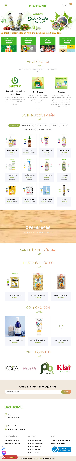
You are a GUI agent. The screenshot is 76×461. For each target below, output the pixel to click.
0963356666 (38, 227)
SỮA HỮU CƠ (53, 125)
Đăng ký (66, 392)
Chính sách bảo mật (34, 446)
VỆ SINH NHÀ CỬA (30, 129)
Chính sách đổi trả (34, 449)
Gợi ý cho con (38, 308)
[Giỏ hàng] (70, 5)
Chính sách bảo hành (35, 440)
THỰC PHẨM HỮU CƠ (27, 125)
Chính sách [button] (32, 436)
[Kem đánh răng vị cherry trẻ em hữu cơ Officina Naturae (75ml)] (61, 326)
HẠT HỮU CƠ (63, 125)
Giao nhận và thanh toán (13, 443)
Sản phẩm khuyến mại (38, 250)
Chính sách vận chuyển (35, 443)
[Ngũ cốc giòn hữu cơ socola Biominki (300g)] (61, 282)
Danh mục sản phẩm (38, 115)
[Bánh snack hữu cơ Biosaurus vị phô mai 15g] (15, 282)
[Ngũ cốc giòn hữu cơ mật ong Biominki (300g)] (38, 282)
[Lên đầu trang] (71, 456)
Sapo (54, 459)
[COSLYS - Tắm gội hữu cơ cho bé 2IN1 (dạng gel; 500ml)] (15, 326)
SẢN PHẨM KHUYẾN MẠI (44, 129)
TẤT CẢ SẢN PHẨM (14, 125)
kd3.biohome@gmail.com (16, 429)
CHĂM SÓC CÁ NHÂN (41, 125)
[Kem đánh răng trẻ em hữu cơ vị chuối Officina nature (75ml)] (38, 326)
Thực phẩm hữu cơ (38, 263)
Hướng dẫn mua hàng (12, 440)
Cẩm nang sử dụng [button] (11, 436)
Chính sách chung (33, 452)
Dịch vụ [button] (54, 436)
